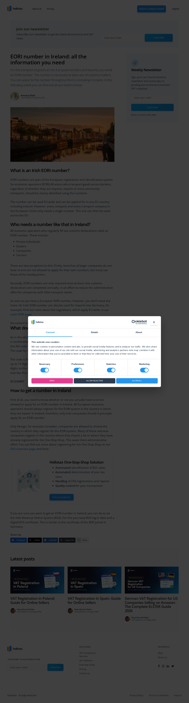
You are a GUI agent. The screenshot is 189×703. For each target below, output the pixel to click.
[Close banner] (154, 322)
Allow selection (94, 381)
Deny (52, 381)
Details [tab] (94, 332)
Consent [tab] (50, 332)
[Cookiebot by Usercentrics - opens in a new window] (134, 322)
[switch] (78, 370)
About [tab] (139, 332)
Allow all (137, 381)
